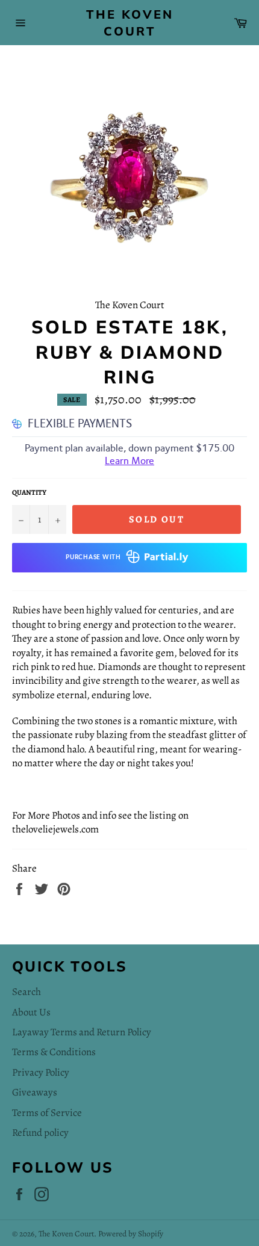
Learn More (129, 461)
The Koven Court (129, 23)
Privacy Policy (40, 1072)
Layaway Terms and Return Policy (81, 1032)
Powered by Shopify (130, 1233)
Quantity (29, 492)
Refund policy (40, 1132)
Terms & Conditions (54, 1052)
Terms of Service (47, 1113)
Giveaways (34, 1092)
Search (26, 992)
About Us (31, 1012)
